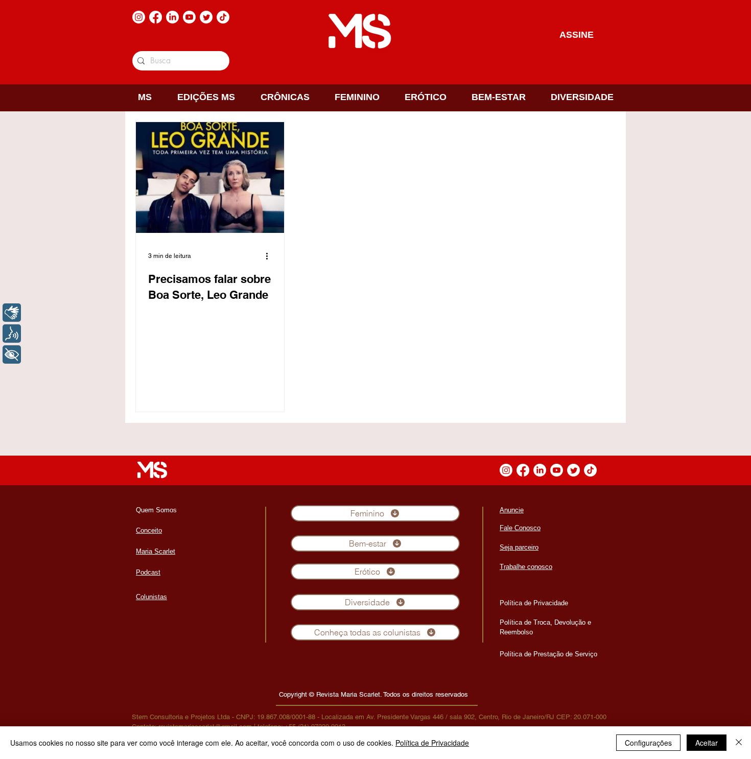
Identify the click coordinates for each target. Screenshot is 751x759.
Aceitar (706, 743)
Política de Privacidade (432, 743)
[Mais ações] (270, 256)
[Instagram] (138, 17)
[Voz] (12, 333)
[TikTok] (223, 17)
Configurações (648, 743)
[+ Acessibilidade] (12, 354)
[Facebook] (155, 17)
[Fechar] (739, 742)
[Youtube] (189, 17)
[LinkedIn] (172, 17)
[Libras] (12, 312)
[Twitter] (206, 17)
